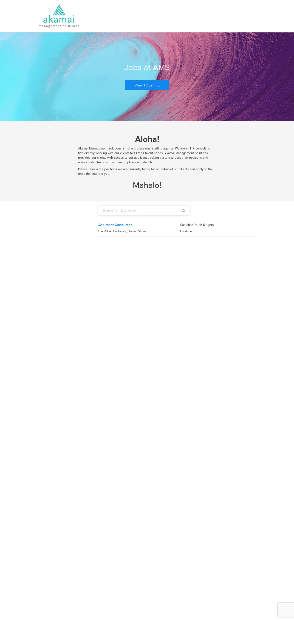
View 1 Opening (147, 85)
